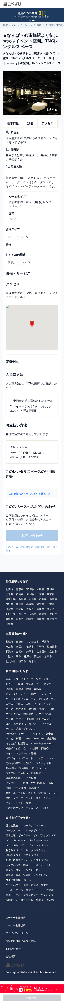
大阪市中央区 (56, 25)
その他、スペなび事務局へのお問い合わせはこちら (32, 548)
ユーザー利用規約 (16, 917)
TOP (5, 25)
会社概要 (11, 956)
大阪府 (40, 25)
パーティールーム (22, 25)
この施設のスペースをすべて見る (27, 493)
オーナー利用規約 (16, 925)
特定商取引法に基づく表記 (21, 941)
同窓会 (11, 262)
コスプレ (26, 262)
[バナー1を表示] (30, 20)
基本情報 (13, 123)
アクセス (47, 123)
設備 (30, 123)
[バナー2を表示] (33, 20)
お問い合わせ (13, 948)
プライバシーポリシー (18, 933)
